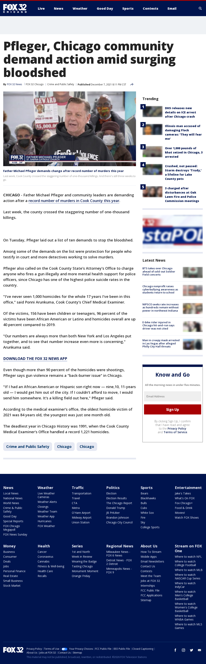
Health (44, 546)
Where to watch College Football (185, 563)
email (199, 650)
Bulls (144, 503)
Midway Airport (82, 517)
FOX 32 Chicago (35, 84)
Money (9, 546)
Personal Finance (14, 571)
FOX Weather (46, 526)
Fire (143, 517)
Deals (7, 561)
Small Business (13, 581)
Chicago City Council (119, 522)
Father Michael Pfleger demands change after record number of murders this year (63, 171)
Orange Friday (81, 576)
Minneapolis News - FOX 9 (119, 570)
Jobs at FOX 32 (150, 581)
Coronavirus (45, 556)
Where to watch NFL (188, 556)
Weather (45, 487)
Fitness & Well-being (51, 566)
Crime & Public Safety (12, 509)
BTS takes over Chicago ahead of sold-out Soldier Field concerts (158, 271)
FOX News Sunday (15, 534)
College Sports (150, 527)
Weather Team (47, 511)
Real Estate (10, 576)
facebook (175, 650)
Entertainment (188, 487)
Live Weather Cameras (46, 495)
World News (11, 503)
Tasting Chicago (82, 566)
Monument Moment (85, 571)
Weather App (46, 516)
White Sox (147, 513)
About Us (149, 546)
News (8, 487)
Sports (146, 487)
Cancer (42, 552)
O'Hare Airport (81, 513)
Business (9, 552)
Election (111, 493)
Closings (43, 507)
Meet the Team (151, 576)
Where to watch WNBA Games (185, 617)
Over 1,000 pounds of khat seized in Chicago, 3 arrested (184, 152)
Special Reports (13, 521)
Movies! (180, 513)
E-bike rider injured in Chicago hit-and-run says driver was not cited (158, 325)
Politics (112, 487)
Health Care (45, 571)
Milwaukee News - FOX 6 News (118, 553)
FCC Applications (151, 595)
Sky (143, 522)
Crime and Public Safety (60, 84)
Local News (11, 493)
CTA (74, 503)
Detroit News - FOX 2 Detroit (119, 562)
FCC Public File (150, 590)
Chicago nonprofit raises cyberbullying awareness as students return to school (160, 289)
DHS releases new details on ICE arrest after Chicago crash (180, 112)
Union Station (81, 522)
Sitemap (146, 600)
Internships (148, 585)
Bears (144, 493)
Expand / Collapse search (200, 8)
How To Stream (151, 552)
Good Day (9, 516)
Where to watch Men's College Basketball (185, 595)
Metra (76, 508)
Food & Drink (183, 508)
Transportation (81, 493)
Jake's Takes (183, 493)
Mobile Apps (149, 556)
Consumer (10, 556)
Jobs (6, 566)
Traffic (78, 487)
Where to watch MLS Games (188, 626)
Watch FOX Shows (187, 517)
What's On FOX (185, 498)
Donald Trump (115, 508)
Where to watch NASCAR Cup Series (187, 576)
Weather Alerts (47, 502)
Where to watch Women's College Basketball (186, 607)
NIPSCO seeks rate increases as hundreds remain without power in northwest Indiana (160, 307)
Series (77, 546)
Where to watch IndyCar (185, 585)
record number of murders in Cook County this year (74, 200)
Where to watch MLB (189, 570)
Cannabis (43, 561)
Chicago (64, 446)
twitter (191, 650)
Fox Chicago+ (184, 503)
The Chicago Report (119, 503)
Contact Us (148, 566)
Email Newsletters (152, 561)
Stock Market (12, 585)
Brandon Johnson (117, 517)
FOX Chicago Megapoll (11, 527)
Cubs (144, 508)
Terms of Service (175, 432)
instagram (183, 650)
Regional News (119, 546)
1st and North (81, 552)
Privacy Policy (177, 428)
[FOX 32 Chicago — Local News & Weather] (16, 8)
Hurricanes (45, 521)
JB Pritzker (113, 513)
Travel (76, 498)
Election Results (116, 498)
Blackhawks (148, 498)
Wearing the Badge (84, 561)
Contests (146, 571)
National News (13, 498)
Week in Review (82, 556)
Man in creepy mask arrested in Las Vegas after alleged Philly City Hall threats (161, 343)
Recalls (42, 576)
